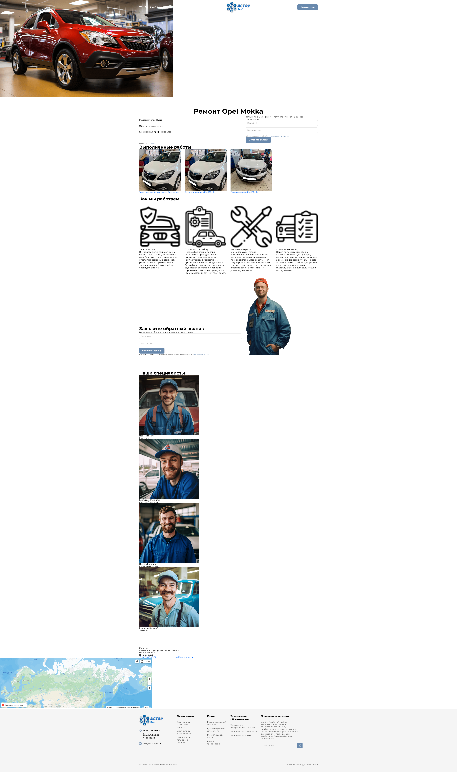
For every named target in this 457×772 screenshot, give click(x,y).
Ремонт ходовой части (215, 736)
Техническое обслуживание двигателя (243, 726)
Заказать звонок (176, 7)
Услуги (209, 18)
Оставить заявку (258, 139)
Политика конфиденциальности (302, 765)
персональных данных (280, 136)
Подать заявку (307, 7)
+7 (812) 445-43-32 (147, 657)
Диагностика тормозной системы (183, 724)
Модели (235, 18)
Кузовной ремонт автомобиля (216, 729)
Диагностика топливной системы (183, 740)
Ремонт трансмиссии (214, 742)
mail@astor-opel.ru (184, 657)
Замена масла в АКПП (241, 735)
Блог (248, 18)
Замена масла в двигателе (244, 731)
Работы (221, 18)
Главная (195, 18)
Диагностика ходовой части (184, 732)
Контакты (261, 18)
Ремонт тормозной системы (216, 723)
